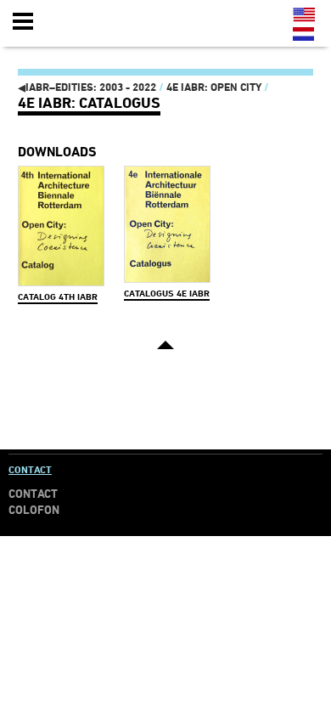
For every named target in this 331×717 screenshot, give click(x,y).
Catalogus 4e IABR (167, 293)
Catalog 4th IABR (58, 296)
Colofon (33, 510)
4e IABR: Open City (213, 87)
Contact (30, 470)
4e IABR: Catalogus (89, 102)
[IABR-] (112, 22)
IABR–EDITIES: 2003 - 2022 (87, 87)
